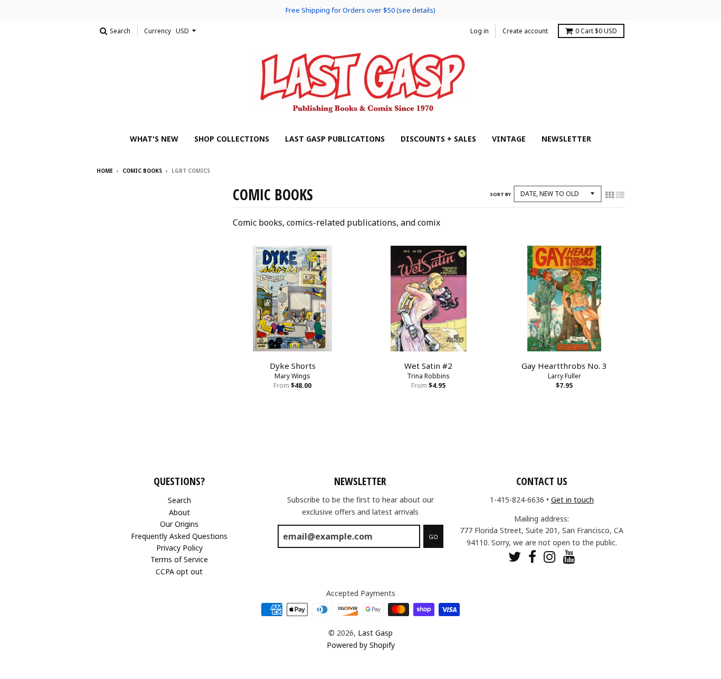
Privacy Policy (179, 548)
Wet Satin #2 (428, 365)
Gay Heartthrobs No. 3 (564, 365)
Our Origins (179, 524)
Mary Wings (292, 375)
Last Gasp (375, 633)
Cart (596, 30)
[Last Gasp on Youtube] (569, 556)
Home (105, 170)
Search (179, 500)
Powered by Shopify (361, 645)
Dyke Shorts (293, 365)
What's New (154, 139)
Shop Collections (231, 139)
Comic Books (142, 170)
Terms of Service (179, 559)
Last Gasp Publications (335, 139)
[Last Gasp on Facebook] (532, 556)
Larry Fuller (564, 375)
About (179, 512)
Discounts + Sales (438, 139)
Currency (157, 30)
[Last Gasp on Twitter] (514, 556)
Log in (479, 30)
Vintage (509, 139)
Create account (525, 30)
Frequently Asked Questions (179, 536)
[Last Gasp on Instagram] (550, 556)
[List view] (620, 195)
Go (433, 537)
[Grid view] (609, 195)
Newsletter (566, 139)
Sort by (500, 194)
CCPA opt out (179, 571)
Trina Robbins (428, 375)
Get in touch (572, 500)
